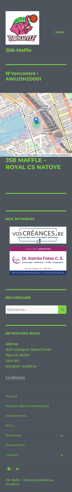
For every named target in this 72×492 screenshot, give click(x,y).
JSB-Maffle (19, 50)
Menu (59, 32)
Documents (15, 445)
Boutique (13, 435)
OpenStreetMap (49, 154)
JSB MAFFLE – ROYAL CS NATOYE (33, 163)
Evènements (16, 416)
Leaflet (21, 154)
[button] (36, 121)
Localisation (15, 377)
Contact (12, 455)
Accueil (11, 396)
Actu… (10, 425)
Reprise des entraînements (27, 406)
